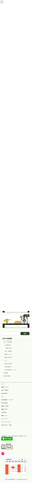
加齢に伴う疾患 (8, 363)
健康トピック (4, 415)
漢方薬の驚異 (7, 376)
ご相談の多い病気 (8, 357)
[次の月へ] (25, 459)
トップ (2, 384)
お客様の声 (3, 412)
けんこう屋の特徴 (8, 342)
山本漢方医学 (8, 345)
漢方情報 (6, 373)
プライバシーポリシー (6, 422)
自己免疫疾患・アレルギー (11, 369)
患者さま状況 (9, 348)
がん (6, 360)
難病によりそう (8, 354)
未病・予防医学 (8, 351)
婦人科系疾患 (8, 366)
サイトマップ (4, 418)
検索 (25, 333)
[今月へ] (22, 459)
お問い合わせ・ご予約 (6, 425)
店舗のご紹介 (4, 409)
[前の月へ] (19, 459)
